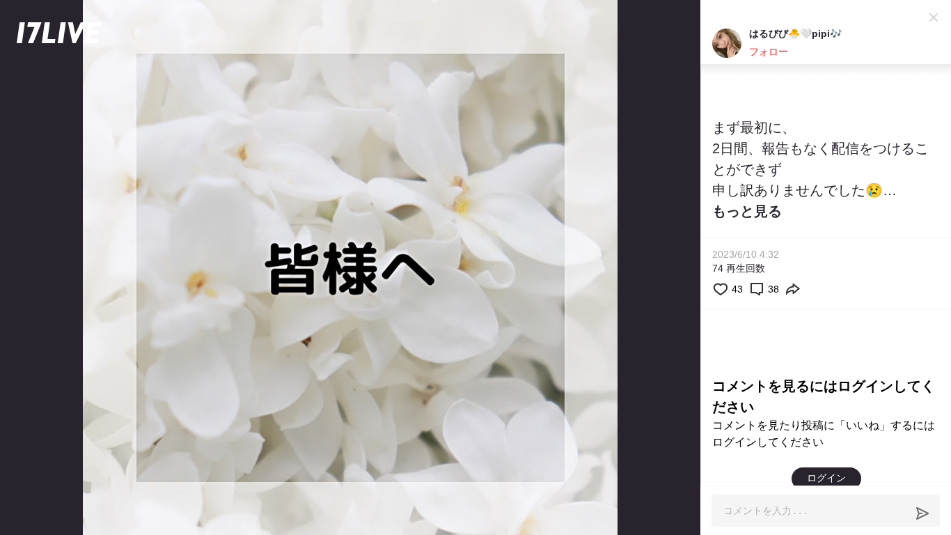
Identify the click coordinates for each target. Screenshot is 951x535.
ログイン (826, 477)
